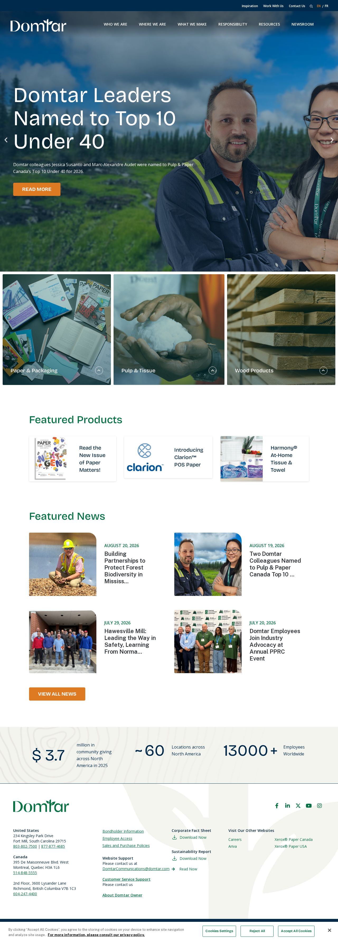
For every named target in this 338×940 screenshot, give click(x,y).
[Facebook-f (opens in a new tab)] (276, 806)
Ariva (232, 846)
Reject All (257, 931)
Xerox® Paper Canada (294, 839)
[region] (169, 931)
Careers (235, 839)
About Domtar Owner (122, 895)
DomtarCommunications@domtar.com (136, 868)
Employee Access (117, 838)
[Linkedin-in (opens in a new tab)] (287, 806)
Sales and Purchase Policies (126, 845)
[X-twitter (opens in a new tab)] (298, 806)
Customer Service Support (126, 879)
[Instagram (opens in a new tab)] (319, 806)
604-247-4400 (25, 893)
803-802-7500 (25, 846)
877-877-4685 (53, 846)
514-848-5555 (25, 872)
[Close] (329, 930)
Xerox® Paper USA (291, 846)
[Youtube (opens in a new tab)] (309, 806)
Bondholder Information (123, 831)
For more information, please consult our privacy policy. (96, 935)
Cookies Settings (219, 931)
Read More (36, 189)
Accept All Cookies (296, 931)
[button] (6, 140)
